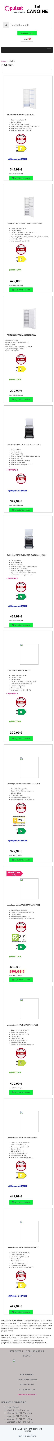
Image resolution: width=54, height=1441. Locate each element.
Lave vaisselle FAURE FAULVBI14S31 (22, 1138)
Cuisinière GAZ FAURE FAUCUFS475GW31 (24, 445)
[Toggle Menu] (49, 50)
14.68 (14, 173)
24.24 (14, 285)
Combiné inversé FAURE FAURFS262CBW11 (25, 223)
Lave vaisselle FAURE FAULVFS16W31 (22, 1025)
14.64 (14, 505)
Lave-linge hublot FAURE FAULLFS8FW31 (23, 784)
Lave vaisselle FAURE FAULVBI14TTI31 (22, 1247)
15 (13, 1088)
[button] (21, 178)
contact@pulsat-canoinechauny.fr (27, 1394)
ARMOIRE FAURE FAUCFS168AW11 (21, 335)
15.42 (13, 855)
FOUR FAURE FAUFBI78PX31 (18, 670)
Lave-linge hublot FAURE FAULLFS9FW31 (23, 905)
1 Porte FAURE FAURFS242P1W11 (20, 115)
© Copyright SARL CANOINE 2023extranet (27, 1430)
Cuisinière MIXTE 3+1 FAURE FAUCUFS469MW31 (26, 555)
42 (15, 1088)
